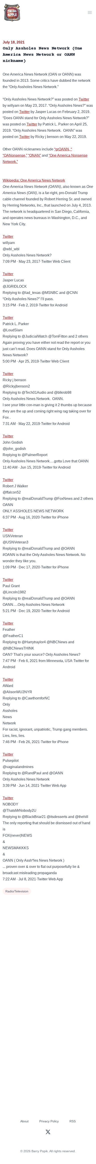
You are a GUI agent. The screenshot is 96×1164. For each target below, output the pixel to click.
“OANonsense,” (15, 155)
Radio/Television (16, 891)
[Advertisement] (48, 946)
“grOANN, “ (63, 149)
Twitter (84, 99)
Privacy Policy (49, 1121)
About (24, 1121)
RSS (72, 1121)
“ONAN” (34, 155)
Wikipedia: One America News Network (34, 180)
